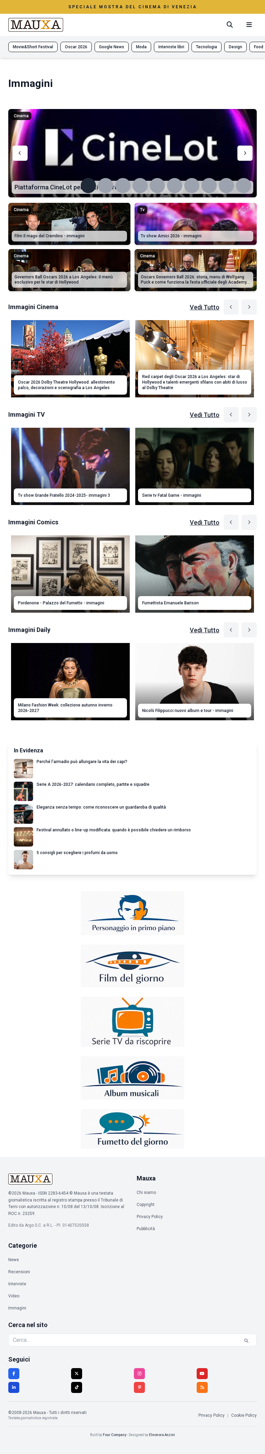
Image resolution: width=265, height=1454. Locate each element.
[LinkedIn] (13, 1387)
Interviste (17, 1284)
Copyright (146, 1204)
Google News (111, 46)
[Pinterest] (139, 1387)
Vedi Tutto (204, 307)
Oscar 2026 (76, 46)
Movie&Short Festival (33, 46)
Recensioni (19, 1271)
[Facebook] (13, 1373)
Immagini (17, 1308)
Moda (141, 46)
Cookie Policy (244, 1415)
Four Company (114, 1435)
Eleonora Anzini (162, 1435)
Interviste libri (171, 46)
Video (13, 1296)
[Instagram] (139, 1373)
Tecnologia (206, 46)
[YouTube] (202, 1373)
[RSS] (202, 1387)
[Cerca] (229, 24)
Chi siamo (146, 1192)
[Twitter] (76, 1373)
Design (235, 46)
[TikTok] (76, 1387)
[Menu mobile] (249, 24)
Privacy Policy (150, 1216)
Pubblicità (146, 1228)
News (13, 1259)
